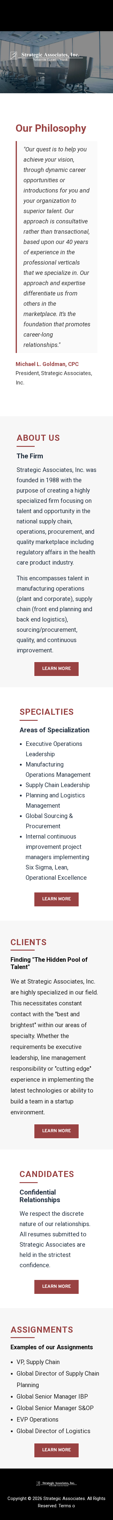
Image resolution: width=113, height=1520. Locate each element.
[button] (56, 19)
